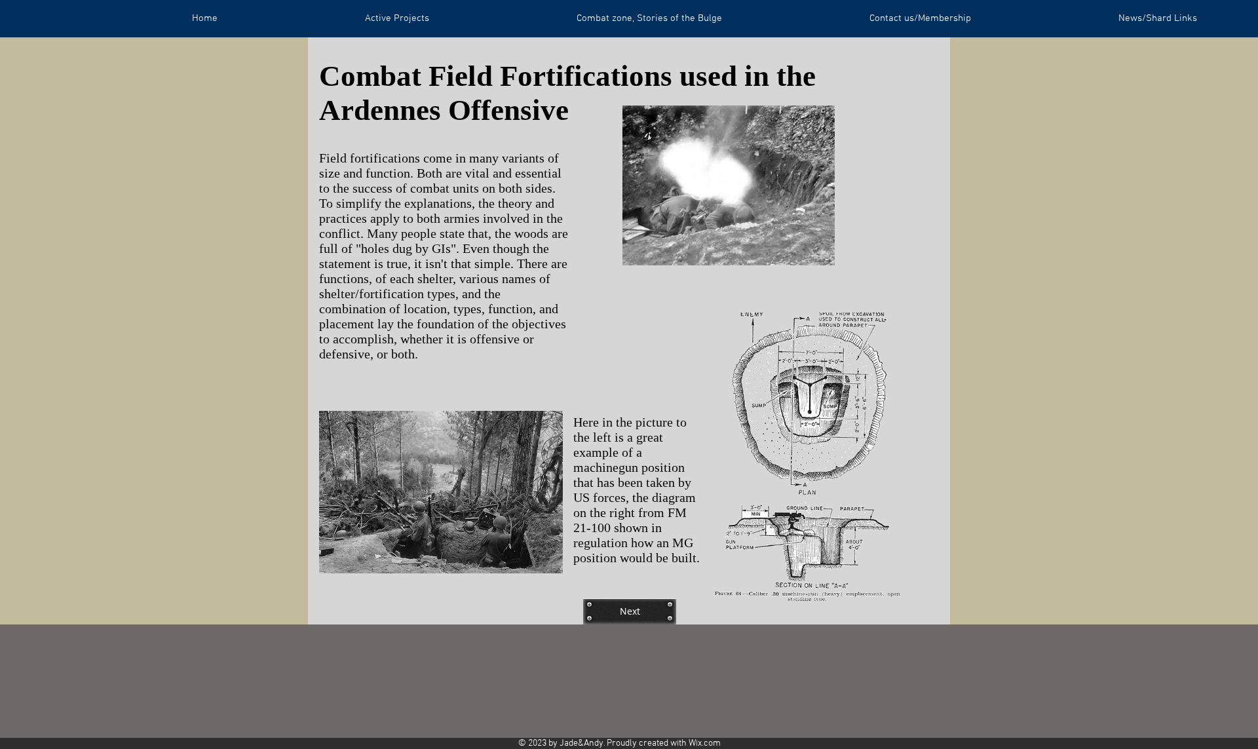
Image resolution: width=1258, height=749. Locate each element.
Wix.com (705, 743)
